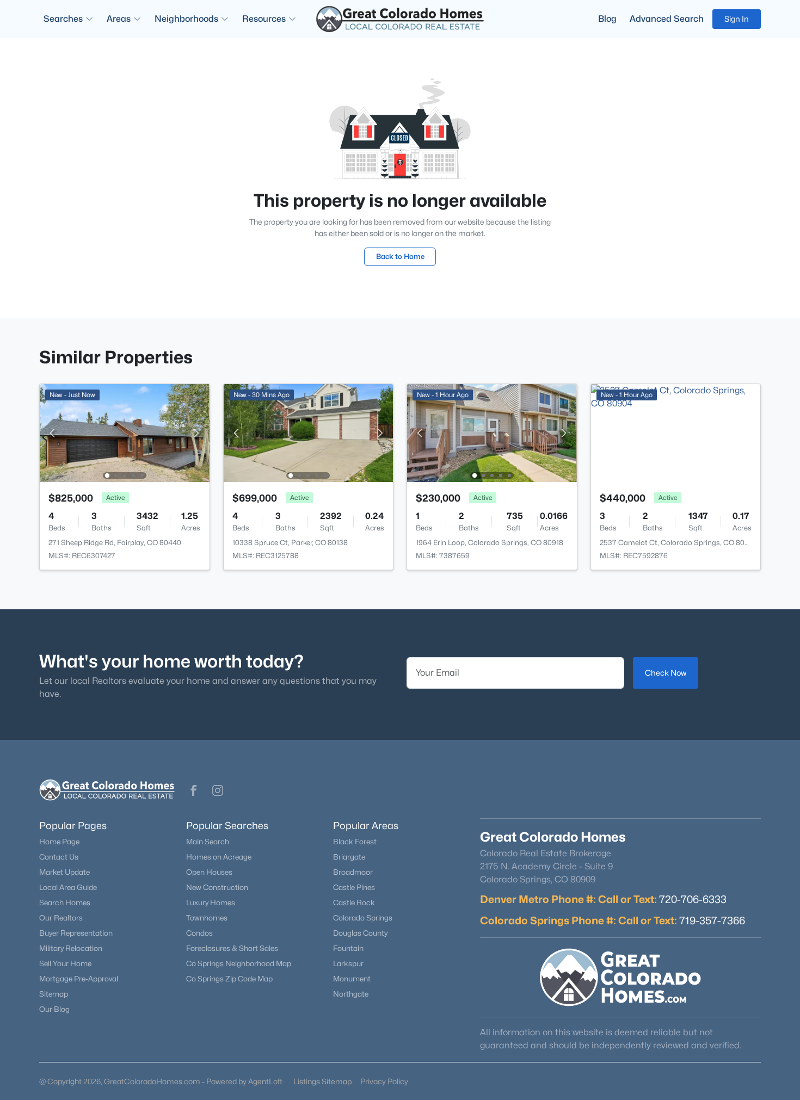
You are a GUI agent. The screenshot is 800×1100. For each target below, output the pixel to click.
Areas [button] (119, 19)
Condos (199, 933)
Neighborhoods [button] (186, 19)
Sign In (736, 18)
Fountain (348, 948)
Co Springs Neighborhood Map (238, 963)
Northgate (350, 994)
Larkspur (348, 963)
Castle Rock (354, 902)
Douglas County (360, 933)
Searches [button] (63, 19)
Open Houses (209, 872)
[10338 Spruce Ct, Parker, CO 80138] (308, 432)
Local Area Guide (68, 887)
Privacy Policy (384, 1081)
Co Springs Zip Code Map (229, 978)
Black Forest (355, 841)
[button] (193, 790)
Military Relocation (70, 948)
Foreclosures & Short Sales (232, 948)
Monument (352, 978)
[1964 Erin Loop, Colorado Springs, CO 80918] (492, 432)
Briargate (349, 856)
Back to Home (400, 256)
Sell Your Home (65, 963)
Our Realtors (61, 917)
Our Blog (54, 1009)
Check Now (665, 672)
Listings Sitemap (322, 1081)
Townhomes (206, 917)
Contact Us (58, 856)
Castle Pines (354, 887)
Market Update (64, 872)
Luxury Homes (210, 902)
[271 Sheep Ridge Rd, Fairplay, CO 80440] (125, 432)
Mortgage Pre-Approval (78, 978)
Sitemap (53, 994)
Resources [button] (264, 19)
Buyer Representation (76, 933)
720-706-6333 (693, 899)
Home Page (59, 841)
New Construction (217, 887)
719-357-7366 (712, 920)
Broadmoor (353, 872)
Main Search (207, 841)
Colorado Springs (362, 917)
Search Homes (64, 902)
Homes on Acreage (218, 856)
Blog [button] (607, 19)
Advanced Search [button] (667, 19)
